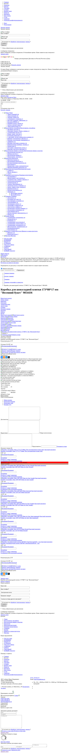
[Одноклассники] (4, 357)
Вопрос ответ (8, 11)
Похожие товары (5, 325)
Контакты (7, 14)
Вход (5, 23)
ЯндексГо (3, 256)
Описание (3, 319)
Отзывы (6, 9)
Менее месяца (8, 400)
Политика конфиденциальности (13, 20)
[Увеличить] (20, 331)
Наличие (3, 327)
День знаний (7, 249)
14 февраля (7, 246)
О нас (5, 17)
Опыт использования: (7, 397)
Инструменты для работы (11, 620)
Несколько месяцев (9, 401)
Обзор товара (4, 316)
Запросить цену (15, 750)
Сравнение (13, 459)
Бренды (6, 6)
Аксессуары (4, 322)
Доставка (6, 8)
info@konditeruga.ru (6, 65)
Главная (6, 2)
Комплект (3, 318)
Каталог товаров (5, 110)
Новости (6, 12)
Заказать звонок (5, 27)
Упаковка (6, 628)
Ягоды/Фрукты (16, 194)
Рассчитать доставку (20, 352)
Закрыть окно (4, 54)
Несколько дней (8, 403)
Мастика (6, 633)
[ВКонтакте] (2, 357)
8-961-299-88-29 (5, 700)
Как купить (7, 15)
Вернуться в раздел (6, 315)
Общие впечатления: (46, 433)
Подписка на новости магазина (10, 262)
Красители (7, 623)
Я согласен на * (16, 729)
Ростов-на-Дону (11, 97)
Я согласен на (16, 41)
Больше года (7, 404)
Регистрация (7, 24)
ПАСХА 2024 (8, 238)
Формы (6, 629)
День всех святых (9, 244)
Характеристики (5, 321)
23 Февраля (7, 243)
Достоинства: (4, 419)
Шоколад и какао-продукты (12, 631)
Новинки (6, 5)
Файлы (3, 328)
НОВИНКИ (7, 240)
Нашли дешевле (15, 351)
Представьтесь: (36, 446)
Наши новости (5, 253)
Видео (2, 330)
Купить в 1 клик (16, 349)
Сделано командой (6, 691)
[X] (9, 357)
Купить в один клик (19, 731)
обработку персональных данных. (20, 41)
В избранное (4, 461)
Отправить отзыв (62, 446)
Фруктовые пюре (16, 193)
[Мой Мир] (6, 357)
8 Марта (6, 247)
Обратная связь (5, 698)
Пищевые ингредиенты (11, 626)
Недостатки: (4, 433)
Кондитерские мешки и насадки (13, 622)
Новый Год (7, 241)
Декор (5, 619)
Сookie (16, 695)
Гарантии (7, 18)
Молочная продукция (10, 625)
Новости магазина (7, 268)
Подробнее (4, 458)
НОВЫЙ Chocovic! (9, 250)
